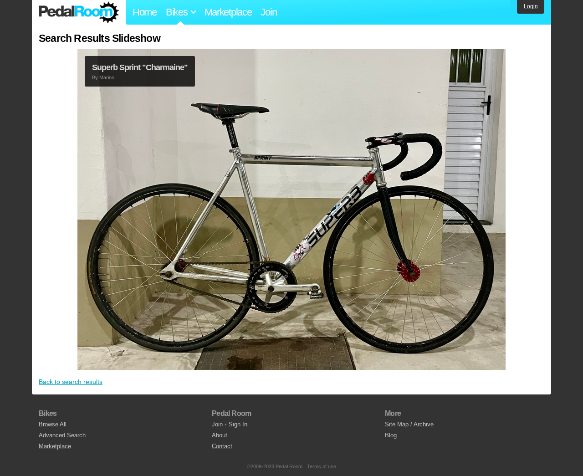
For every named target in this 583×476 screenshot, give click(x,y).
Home (145, 12)
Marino (106, 77)
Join (268, 12)
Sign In (238, 424)
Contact (222, 446)
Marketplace (228, 12)
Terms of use (321, 466)
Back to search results (70, 381)
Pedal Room (79, 12)
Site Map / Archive (409, 424)
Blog (391, 435)
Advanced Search (62, 435)
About (219, 435)
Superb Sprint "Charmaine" (140, 67)
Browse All (52, 424)
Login (531, 6)
